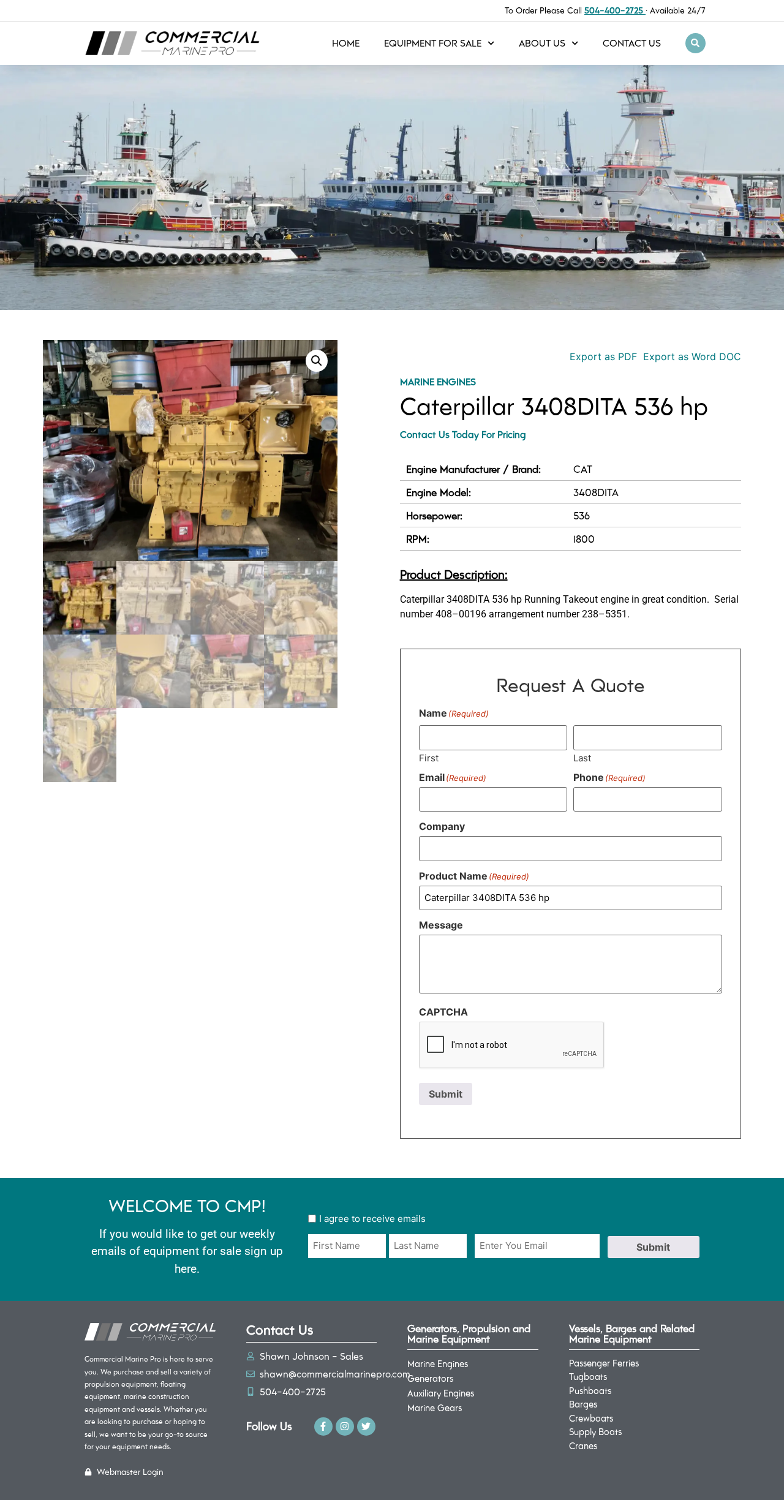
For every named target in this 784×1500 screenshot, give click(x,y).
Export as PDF (602, 356)
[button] (695, 43)
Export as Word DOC (692, 356)
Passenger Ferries (604, 1363)
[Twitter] (366, 1426)
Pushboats (590, 1390)
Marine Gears (434, 1407)
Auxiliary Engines (440, 1393)
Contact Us (632, 43)
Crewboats (591, 1418)
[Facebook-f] (323, 1426)
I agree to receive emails (372, 1218)
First (429, 757)
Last (582, 757)
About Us (542, 43)
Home (346, 43)
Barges (583, 1404)
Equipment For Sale (432, 43)
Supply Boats (595, 1431)
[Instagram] (345, 1426)
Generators (430, 1378)
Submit (445, 1094)
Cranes (583, 1445)
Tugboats (588, 1376)
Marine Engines (438, 381)
